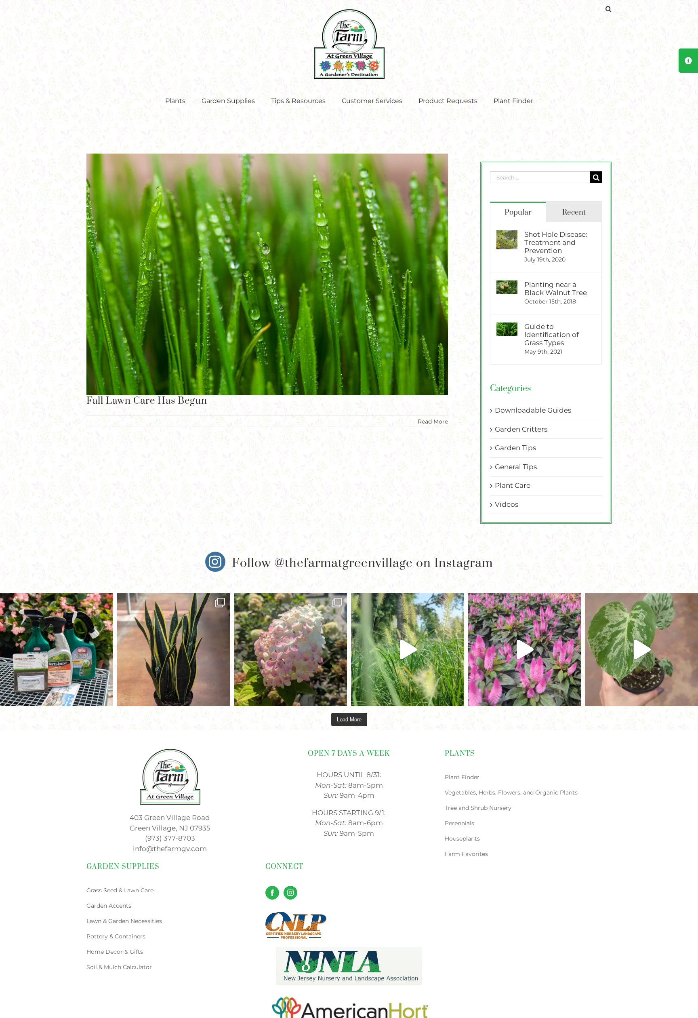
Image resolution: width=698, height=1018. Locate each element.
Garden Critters (521, 429)
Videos (506, 504)
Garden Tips (515, 448)
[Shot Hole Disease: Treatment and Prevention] (506, 235)
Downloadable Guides (533, 410)
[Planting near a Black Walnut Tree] (506, 285)
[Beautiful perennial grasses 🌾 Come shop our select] (407, 649)
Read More (433, 421)
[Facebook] (272, 893)
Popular (518, 212)
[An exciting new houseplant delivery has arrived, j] (641, 649)
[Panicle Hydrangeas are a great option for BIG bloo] (290, 649)
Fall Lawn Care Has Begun (146, 401)
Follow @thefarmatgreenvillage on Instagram (362, 563)
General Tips (516, 467)
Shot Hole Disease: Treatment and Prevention (555, 242)
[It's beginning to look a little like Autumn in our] (524, 649)
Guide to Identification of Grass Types (551, 334)
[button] (608, 9)
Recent (574, 212)
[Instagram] (290, 893)
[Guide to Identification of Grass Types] (506, 327)
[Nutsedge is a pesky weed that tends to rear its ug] (56, 649)
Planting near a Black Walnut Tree (555, 288)
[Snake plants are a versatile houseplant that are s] (173, 649)
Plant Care (512, 485)
